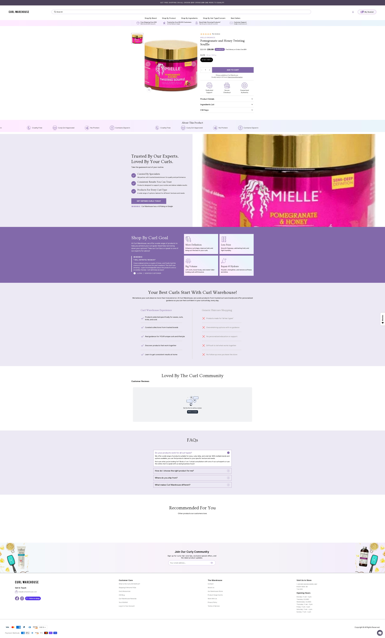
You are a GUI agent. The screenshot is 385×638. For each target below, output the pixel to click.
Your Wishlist (123, 602)
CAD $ (41, 627)
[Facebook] (17, 598)
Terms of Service (214, 606)
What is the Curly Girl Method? (129, 584)
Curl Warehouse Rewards (128, 599)
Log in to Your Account (127, 606)
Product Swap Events (215, 595)
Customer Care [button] (126, 580)
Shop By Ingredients (189, 18)
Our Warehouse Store (215, 591)
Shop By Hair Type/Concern (214, 18)
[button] (61, 580)
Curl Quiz (159, 248)
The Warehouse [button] (215, 580)
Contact (211, 584)
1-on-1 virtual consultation (194, 462)
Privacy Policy (212, 602)
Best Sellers (235, 18)
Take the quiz (202, 24)
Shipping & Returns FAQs (127, 587)
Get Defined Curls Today (149, 201)
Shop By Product (169, 18)
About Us (211, 587)
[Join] (212, 563)
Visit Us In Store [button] (304, 580)
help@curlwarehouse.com (240, 24)
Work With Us (212, 599)
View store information (235, 77)
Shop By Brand (151, 18)
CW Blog (122, 595)
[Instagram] (22, 598)
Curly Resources (124, 591)
